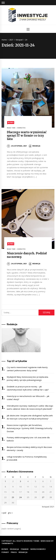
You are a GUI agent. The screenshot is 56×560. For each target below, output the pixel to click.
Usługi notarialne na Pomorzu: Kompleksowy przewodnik (27, 458)
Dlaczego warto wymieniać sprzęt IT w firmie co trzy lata (27, 135)
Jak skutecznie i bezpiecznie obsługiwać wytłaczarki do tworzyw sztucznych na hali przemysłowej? (30, 417)
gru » (10, 512)
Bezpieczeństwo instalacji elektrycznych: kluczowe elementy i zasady (29, 448)
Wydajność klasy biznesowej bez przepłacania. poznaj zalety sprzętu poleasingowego (27, 378)
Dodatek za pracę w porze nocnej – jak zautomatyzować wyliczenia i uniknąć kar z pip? (28, 388)
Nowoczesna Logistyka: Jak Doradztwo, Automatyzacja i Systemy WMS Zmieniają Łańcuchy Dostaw (29, 428)
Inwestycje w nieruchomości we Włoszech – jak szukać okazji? (28, 398)
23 (13, 497)
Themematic (7, 543)
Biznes (11, 122)
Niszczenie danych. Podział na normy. (27, 254)
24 (20, 497)
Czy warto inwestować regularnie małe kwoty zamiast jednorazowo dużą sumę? (27, 369)
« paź (4, 512)
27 (43, 497)
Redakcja (36, 146)
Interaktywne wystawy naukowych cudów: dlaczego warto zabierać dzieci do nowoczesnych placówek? (30, 407)
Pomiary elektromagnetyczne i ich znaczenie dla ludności (28, 439)
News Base (46, 541)
